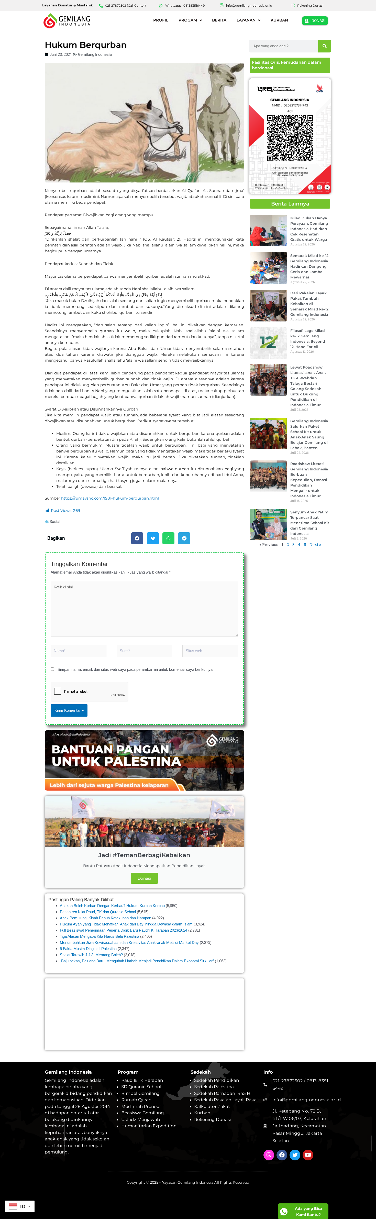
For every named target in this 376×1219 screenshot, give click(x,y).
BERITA (219, 20)
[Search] (324, 46)
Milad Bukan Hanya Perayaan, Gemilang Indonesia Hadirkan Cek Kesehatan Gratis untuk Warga (309, 229)
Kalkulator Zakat (212, 1106)
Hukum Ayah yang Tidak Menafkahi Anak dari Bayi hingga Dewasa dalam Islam (126, 924)
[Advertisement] (144, 1014)
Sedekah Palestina (214, 1086)
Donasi (144, 878)
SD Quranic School (141, 1086)
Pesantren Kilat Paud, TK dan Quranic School (98, 912)
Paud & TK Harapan (142, 1080)
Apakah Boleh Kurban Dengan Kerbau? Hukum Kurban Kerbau (112, 905)
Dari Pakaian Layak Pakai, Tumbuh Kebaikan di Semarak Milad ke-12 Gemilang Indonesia (309, 304)
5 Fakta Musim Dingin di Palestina (88, 948)
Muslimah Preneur (141, 1106)
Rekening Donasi (212, 1119)
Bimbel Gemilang (140, 1093)
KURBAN (279, 20)
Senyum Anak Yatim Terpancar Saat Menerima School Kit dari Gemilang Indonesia (309, 523)
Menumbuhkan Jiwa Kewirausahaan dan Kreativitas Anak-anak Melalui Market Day (129, 942)
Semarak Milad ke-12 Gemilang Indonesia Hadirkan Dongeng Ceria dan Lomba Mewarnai (309, 266)
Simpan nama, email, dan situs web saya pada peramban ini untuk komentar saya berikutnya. (136, 669)
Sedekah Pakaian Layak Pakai (226, 1099)
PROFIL (160, 20)
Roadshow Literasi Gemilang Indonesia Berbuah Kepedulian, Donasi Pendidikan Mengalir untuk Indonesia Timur (309, 479)
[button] (137, 538)
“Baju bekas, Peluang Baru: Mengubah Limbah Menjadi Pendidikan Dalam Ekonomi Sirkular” (137, 961)
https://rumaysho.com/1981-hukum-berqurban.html (109, 498)
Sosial (55, 521)
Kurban (202, 1112)
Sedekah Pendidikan (216, 1080)
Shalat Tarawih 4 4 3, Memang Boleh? (91, 955)
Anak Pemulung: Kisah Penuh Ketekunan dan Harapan (105, 918)
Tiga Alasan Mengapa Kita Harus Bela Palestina (99, 936)
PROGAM (188, 20)
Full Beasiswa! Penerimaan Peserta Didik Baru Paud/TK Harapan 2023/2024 (123, 930)
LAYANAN (246, 20)
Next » (315, 544)
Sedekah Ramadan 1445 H (222, 1093)
